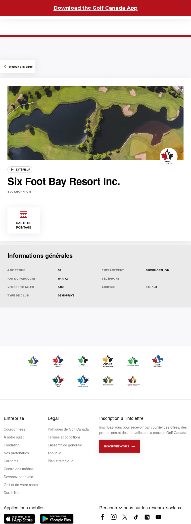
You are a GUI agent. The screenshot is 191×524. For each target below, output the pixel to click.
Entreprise (14, 418)
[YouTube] (158, 517)
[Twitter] (125, 517)
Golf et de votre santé (21, 484)
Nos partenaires (16, 452)
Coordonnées (14, 429)
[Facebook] (102, 517)
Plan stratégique (60, 460)
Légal (53, 418)
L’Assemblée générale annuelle (65, 448)
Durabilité (11, 492)
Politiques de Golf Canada (68, 429)
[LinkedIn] (147, 517)
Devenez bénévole (18, 476)
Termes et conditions (64, 437)
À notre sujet (14, 437)
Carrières (11, 460)
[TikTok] (136, 517)
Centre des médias (19, 468)
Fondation (12, 444)
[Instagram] (113, 517)
